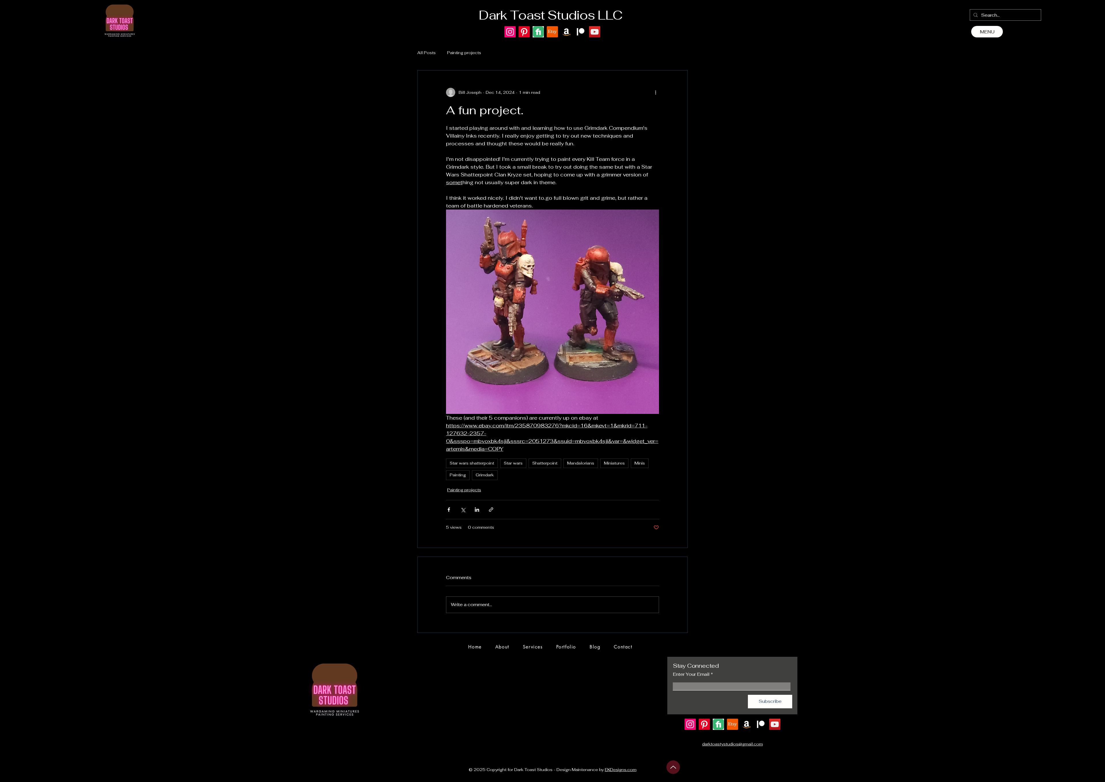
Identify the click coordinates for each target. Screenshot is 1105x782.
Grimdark (485, 474)
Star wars (513, 463)
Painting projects (464, 52)
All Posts (426, 52)
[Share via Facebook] (448, 509)
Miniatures (614, 463)
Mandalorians (580, 463)
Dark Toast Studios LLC (550, 15)
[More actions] (655, 92)
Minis (640, 463)
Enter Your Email (691, 674)
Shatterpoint (544, 463)
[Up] (673, 767)
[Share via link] (491, 509)
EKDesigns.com (621, 769)
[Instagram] (510, 31)
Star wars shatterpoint (472, 463)
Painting (458, 474)
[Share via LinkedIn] (477, 509)
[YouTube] (594, 31)
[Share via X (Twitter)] (463, 509)
